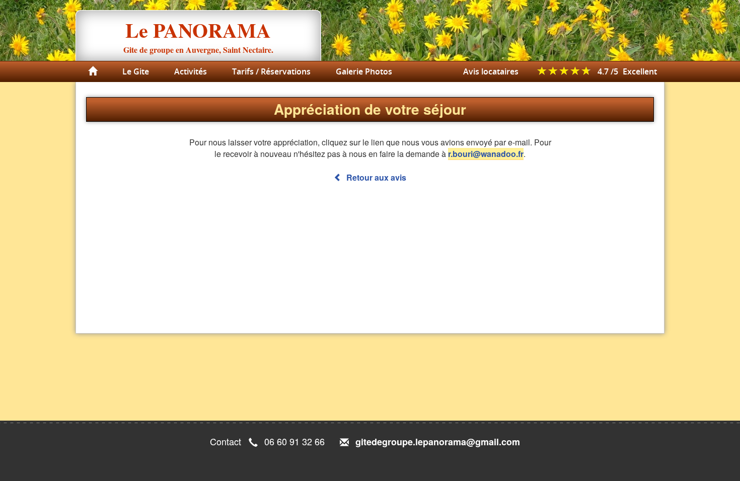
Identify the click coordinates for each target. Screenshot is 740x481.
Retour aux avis (375, 177)
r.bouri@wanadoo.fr (486, 153)
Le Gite (135, 71)
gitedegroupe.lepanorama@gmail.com (437, 441)
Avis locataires (491, 71)
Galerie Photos (364, 71)
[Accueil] (93, 71)
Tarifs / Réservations (271, 71)
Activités (190, 71)
